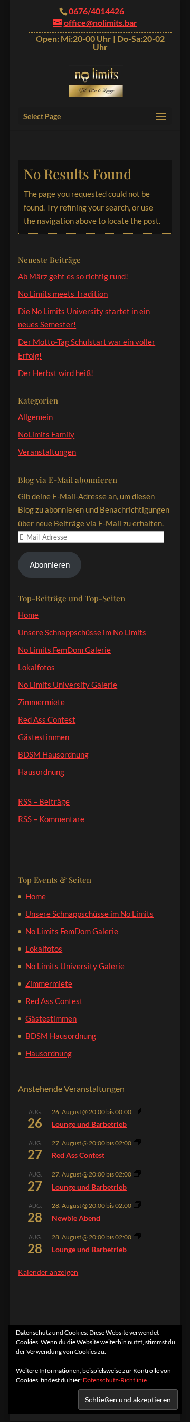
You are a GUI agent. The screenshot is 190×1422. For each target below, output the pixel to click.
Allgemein (35, 417)
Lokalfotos (36, 667)
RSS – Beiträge (44, 801)
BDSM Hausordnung (53, 754)
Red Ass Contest (46, 719)
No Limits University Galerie (67, 684)
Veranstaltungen (47, 452)
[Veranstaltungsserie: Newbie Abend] (137, 1205)
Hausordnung (41, 772)
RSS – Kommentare (51, 819)
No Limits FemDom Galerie (64, 649)
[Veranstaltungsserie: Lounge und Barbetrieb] (137, 1112)
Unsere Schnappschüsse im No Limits (82, 632)
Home (28, 614)
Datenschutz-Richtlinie (115, 1380)
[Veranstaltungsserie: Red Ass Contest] (137, 1143)
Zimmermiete (41, 702)
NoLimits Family (46, 434)
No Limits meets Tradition (63, 293)
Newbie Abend (76, 1218)
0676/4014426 (96, 11)
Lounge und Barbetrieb (89, 1123)
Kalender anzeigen (48, 1272)
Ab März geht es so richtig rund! (73, 276)
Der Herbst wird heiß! (55, 373)
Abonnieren (50, 564)
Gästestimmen (43, 737)
